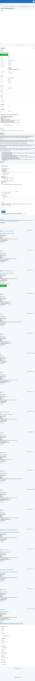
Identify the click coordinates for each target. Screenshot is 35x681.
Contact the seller (4, 54)
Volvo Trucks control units (4, 220)
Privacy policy (3, 649)
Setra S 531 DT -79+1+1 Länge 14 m (6, 414)
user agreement (19, 213)
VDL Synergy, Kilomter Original (5, 552)
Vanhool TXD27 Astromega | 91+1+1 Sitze (7, 233)
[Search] (34, 4)
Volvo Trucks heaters (11, 220)
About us (2, 630)
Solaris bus (2, 623)
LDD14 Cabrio (2, 512)
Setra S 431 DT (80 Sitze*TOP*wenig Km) (7, 273)
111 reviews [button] (9, 172)
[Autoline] (3, 6)
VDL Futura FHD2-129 (4, 473)
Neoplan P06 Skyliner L (4, 591)
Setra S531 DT (2, 316)
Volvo (9, 56)
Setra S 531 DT (2, 296)
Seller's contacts (3, 633)
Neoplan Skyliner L (3, 492)
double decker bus (11, 60)
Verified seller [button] (4, 169)
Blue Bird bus (13, 623)
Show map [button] (16, 191)
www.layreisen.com (4, 181)
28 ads (5, 170)
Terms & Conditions (4, 647)
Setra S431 (2, 356)
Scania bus (17, 623)
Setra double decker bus (7, 623)
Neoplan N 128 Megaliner (4, 611)
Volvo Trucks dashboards (18, 220)
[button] (33, 1)
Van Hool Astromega (3, 454)
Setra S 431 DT (2, 253)
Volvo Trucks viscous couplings (27, 220)
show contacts (8, 121)
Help (1, 632)
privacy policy (13, 213)
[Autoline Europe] (6, 1)
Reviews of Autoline (4, 652)
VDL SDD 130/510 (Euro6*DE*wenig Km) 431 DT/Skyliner (10, 532)
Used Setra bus (21, 623)
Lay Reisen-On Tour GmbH (5, 168)
